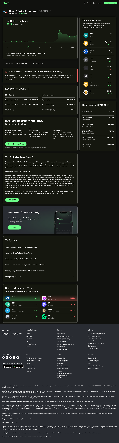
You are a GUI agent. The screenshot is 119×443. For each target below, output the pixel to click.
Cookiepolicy (61, 358)
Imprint (28, 371)
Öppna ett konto (62, 341)
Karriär (28, 363)
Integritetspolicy (62, 360)
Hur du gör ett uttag (63, 339)
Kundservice (61, 346)
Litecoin (29, 339)
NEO (28, 346)
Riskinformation (62, 366)
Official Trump (31, 344)
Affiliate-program (93, 360)
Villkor (102, 413)
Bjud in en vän (92, 358)
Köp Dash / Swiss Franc (16, 144)
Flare (28, 333)
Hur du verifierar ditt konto (65, 344)
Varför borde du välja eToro (34, 358)
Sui (27, 341)
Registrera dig (111, 3)
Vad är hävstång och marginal (94, 340)
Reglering (60, 363)
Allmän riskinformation (8, 422)
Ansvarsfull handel (94, 336)
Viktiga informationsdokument (64, 372)
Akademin (43, 147)
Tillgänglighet (30, 368)
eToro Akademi (93, 348)
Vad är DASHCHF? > (22, 63)
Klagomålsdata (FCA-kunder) (64, 376)
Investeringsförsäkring (95, 366)
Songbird (29, 336)
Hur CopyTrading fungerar (96, 333)
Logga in (99, 3)
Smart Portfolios (93, 368)
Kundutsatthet (62, 349)
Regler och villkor (62, 368)
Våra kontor (30, 366)
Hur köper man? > (39, 63)
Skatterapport (92, 346)
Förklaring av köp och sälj (96, 343)
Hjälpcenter (61, 333)
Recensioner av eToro (33, 360)
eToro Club (91, 363)
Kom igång (12, 199)
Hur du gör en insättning (65, 336)
